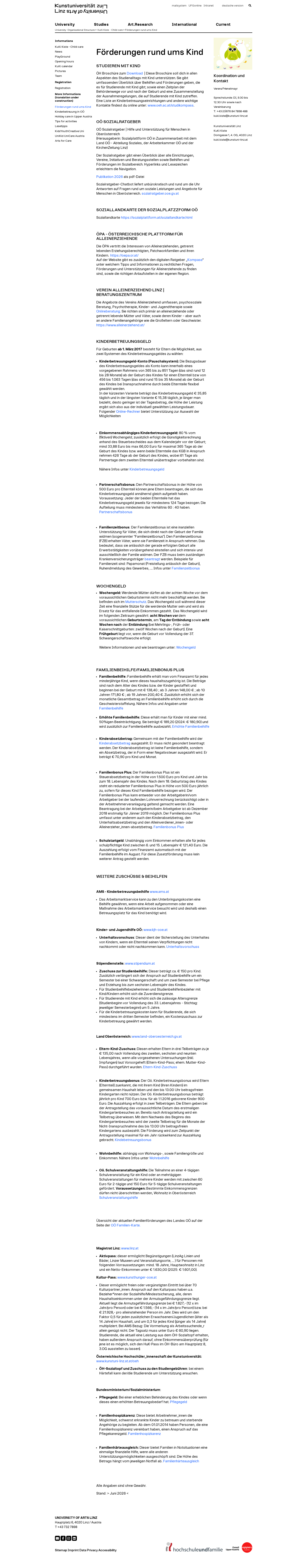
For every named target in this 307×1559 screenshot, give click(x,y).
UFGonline (195, 5)
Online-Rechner (128, 411)
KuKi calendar (64, 66)
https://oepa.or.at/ (124, 255)
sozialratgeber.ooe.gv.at (160, 193)
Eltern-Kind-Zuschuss (160, 1067)
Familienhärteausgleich (181, 1461)
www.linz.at (129, 1248)
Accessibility (107, 1550)
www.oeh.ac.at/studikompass (171, 105)
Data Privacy (88, 1550)
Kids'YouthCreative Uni (69, 131)
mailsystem (179, 5)
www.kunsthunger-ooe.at (137, 1277)
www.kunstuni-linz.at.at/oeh (117, 1361)
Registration (63, 88)
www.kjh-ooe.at (155, 930)
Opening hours (64, 61)
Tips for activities (66, 121)
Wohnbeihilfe (159, 1158)
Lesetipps (61, 126)
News (58, 51)
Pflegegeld (178, 1402)
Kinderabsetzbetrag (114, 743)
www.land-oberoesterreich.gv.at (157, 1036)
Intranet (209, 5)
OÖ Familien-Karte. (125, 1225)
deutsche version (232, 5)
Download (135, 73)
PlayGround (62, 56)
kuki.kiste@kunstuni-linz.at (231, 115)
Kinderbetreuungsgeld (146, 469)
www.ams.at (159, 891)
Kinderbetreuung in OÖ (69, 111)
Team (58, 76)
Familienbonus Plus (169, 827)
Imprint (73, 1550)
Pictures (60, 71)
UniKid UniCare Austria (69, 136)
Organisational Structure (81, 30)
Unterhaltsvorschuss (182, 947)
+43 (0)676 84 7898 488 (232, 111)
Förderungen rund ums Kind (141, 30)
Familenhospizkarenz (144, 1434)
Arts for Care (63, 140)
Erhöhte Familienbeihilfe (190, 726)
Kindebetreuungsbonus (133, 1140)
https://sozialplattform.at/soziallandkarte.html (157, 217)
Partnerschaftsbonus (115, 512)
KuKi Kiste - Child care (110, 30)
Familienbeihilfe (111, 708)
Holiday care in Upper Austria (73, 116)
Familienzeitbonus (186, 568)
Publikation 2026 (109, 177)
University (60, 30)
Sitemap (61, 1550)
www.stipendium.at (140, 963)
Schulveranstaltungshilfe (118, 1197)
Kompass (194, 260)
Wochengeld (186, 647)
